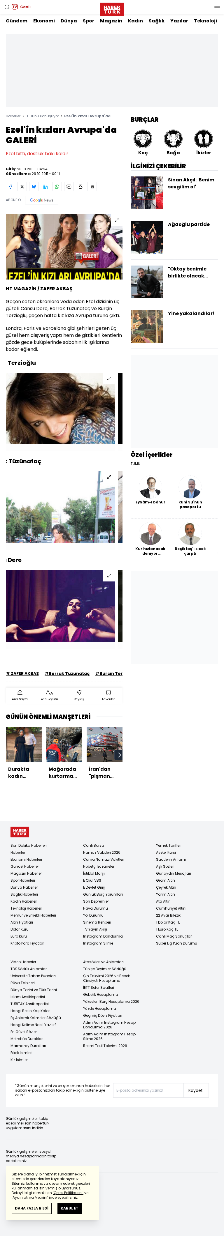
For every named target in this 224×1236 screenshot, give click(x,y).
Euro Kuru (18, 936)
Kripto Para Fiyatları (27, 943)
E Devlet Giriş (94, 887)
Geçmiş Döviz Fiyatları (102, 1015)
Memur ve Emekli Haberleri (33, 915)
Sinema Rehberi (97, 922)
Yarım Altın (165, 894)
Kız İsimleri (19, 1059)
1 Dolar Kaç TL (168, 922)
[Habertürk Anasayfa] (112, 8)
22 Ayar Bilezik (168, 915)
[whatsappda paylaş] (57, 186)
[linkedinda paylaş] (45, 186)
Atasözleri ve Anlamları (103, 961)
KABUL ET (69, 1208)
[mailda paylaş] (69, 186)
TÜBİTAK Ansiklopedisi (29, 1003)
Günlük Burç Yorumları (103, 894)
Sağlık (156, 20)
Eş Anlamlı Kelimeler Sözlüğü (35, 1017)
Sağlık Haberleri (24, 894)
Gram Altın (165, 880)
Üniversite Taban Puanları (33, 975)
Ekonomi (44, 20)
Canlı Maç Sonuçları (174, 936)
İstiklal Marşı (94, 873)
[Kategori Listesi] (217, 7)
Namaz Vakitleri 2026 (101, 852)
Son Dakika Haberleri (28, 845)
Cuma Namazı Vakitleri (103, 859)
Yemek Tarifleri (168, 845)
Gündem (16, 20)
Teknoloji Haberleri (26, 908)
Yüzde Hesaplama (99, 1008)
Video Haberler (23, 961)
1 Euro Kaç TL (167, 929)
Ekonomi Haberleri (26, 859)
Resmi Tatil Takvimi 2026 (105, 1045)
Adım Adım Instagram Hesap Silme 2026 (109, 1036)
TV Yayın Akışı (95, 929)
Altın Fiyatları (21, 922)
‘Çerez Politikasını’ (68, 1192)
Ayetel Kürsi (166, 852)
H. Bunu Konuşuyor (42, 116)
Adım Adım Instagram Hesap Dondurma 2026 (109, 1025)
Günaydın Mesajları (173, 873)
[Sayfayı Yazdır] (80, 186)
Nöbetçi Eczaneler (98, 866)
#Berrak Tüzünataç (67, 673)
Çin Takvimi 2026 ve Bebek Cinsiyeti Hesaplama (106, 978)
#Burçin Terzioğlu (115, 673)
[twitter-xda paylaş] (22, 186)
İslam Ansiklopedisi (27, 996)
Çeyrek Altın (166, 887)
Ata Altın (163, 901)
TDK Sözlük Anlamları (29, 968)
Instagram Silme (98, 943)
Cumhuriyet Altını (171, 908)
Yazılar (179, 20)
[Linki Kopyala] (92, 186)
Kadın (135, 20)
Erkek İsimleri (21, 1052)
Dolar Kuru (19, 929)
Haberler (13, 116)
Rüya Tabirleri (22, 982)
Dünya (69, 20)
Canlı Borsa (93, 845)
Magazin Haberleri (26, 873)
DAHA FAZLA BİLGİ (31, 1208)
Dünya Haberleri (24, 887)
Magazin (111, 20)
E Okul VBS (92, 880)
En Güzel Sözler (23, 1031)
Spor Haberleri (22, 880)
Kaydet (195, 1090)
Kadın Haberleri (23, 901)
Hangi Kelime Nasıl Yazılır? (33, 1024)
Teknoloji (205, 20)
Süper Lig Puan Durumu (176, 943)
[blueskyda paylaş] (33, 186)
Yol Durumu (93, 915)
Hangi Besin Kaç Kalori (30, 1010)
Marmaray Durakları (28, 1045)
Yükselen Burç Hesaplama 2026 (111, 1001)
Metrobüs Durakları (26, 1038)
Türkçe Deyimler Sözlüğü (104, 968)
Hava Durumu (95, 908)
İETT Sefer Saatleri (98, 987)
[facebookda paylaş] (10, 186)
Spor (88, 20)
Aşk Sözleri (165, 866)
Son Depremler (96, 901)
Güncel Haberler (24, 866)
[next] (119, 755)
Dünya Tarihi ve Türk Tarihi (33, 989)
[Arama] (7, 7)
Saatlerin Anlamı (171, 859)
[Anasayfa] (19, 832)
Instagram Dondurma (103, 936)
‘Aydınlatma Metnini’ (30, 1197)
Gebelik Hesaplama (100, 994)
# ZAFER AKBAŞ (22, 673)
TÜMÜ (135, 463)
